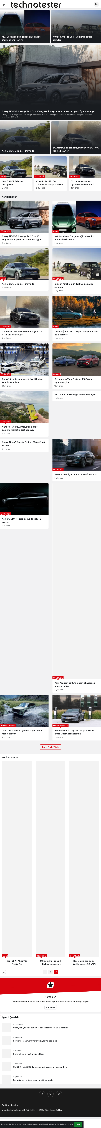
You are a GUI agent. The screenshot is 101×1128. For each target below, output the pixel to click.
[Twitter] (50, 1094)
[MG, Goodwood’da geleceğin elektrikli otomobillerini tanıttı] (25, 26)
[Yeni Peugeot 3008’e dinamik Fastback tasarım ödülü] (76, 588)
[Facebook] (42, 1094)
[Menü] (4, 4)
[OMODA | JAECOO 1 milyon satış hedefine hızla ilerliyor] (85, 173)
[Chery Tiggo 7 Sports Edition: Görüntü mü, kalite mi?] (24, 445)
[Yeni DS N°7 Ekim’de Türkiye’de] (25, 138)
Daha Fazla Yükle (50, 747)
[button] (96, 4)
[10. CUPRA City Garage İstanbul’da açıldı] (76, 396)
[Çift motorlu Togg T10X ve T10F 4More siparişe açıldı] (76, 366)
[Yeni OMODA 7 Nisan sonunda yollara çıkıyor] (24, 506)
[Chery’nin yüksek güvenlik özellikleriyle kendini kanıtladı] (24, 366)
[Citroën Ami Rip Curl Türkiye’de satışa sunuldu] (76, 26)
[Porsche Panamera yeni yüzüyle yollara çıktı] (50, 1040)
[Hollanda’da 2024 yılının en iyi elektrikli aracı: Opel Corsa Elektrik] (76, 717)
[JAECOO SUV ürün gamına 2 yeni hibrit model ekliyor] (24, 717)
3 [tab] (56, 972)
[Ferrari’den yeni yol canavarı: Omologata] (50, 1078)
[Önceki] (4, 972)
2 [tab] (50, 972)
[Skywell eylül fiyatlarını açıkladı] (50, 1053)
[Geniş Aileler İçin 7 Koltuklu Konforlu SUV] (76, 460)
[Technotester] (36, 4)
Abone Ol (50, 1007)
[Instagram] (59, 1094)
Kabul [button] (78, 1125)
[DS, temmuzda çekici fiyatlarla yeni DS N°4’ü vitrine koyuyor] (76, 138)
